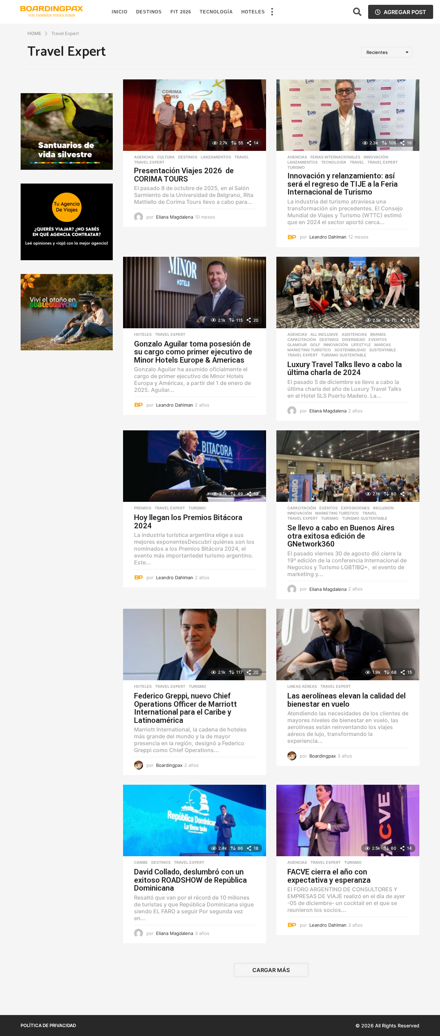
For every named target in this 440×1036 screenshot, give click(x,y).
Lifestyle (361, 345)
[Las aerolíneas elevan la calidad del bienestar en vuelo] (347, 644)
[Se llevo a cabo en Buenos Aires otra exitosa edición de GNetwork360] (347, 466)
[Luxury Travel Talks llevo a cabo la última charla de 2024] (347, 292)
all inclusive (324, 334)
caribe (141, 862)
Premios (142, 508)
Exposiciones (355, 508)
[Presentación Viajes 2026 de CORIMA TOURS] (194, 115)
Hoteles (253, 11)
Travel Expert (149, 162)
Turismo (296, 167)
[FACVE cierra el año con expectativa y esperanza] (347, 820)
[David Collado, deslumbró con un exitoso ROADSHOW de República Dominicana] (194, 820)
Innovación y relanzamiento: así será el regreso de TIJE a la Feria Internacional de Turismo (342, 184)
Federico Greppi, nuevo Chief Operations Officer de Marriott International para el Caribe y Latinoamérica (185, 708)
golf (315, 345)
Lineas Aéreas (302, 686)
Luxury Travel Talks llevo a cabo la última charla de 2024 (344, 368)
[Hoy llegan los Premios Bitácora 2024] (194, 466)
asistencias (354, 334)
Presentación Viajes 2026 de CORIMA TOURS (184, 174)
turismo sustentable (343, 355)
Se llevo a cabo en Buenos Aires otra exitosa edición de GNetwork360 (341, 535)
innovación (376, 157)
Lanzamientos (216, 157)
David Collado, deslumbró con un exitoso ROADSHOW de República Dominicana (190, 880)
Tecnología (216, 11)
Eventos (377, 340)
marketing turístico (309, 350)
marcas (382, 345)
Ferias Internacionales (335, 157)
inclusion (383, 508)
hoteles (143, 334)
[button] (272, 12)
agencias (144, 157)
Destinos (149, 11)
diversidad (353, 340)
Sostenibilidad (350, 350)
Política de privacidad (48, 1025)
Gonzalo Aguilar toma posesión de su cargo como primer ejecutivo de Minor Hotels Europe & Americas (193, 352)
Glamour (297, 345)
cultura (166, 157)
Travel (241, 157)
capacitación (301, 340)
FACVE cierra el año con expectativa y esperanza (329, 876)
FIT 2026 (180, 11)
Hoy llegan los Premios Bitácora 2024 (188, 521)
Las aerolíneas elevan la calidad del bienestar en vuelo (346, 700)
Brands (378, 334)
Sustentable (382, 350)
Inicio (120, 11)
